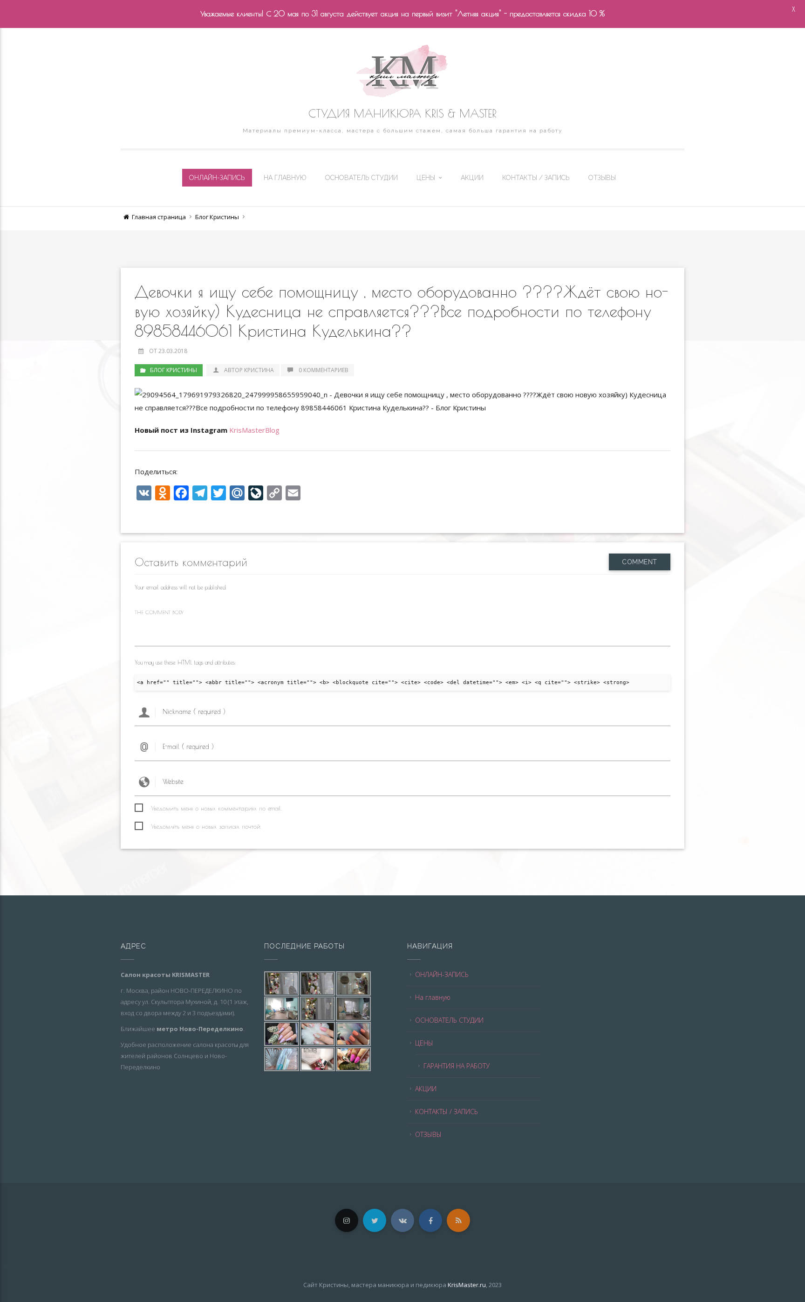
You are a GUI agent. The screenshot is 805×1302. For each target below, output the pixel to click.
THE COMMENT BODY (159, 612)
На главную (285, 177)
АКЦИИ (472, 177)
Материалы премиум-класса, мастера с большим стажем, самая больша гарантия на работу (403, 130)
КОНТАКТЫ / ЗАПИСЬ (536, 177)
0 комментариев (323, 370)
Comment (639, 562)
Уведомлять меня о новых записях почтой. (206, 826)
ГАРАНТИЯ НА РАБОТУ (456, 1065)
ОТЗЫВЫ (602, 177)
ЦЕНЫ (425, 177)
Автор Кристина (249, 370)
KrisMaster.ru (467, 1285)
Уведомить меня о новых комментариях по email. (216, 808)
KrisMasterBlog (254, 430)
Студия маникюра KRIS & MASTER (402, 113)
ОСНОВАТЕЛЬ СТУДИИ (361, 177)
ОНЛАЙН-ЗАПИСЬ (217, 177)
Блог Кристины (217, 217)
